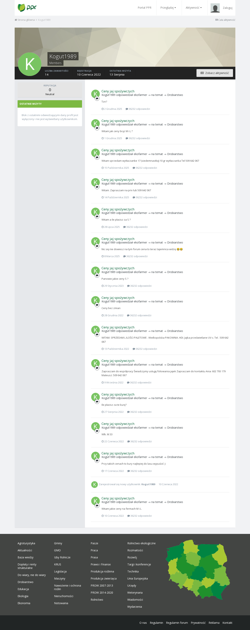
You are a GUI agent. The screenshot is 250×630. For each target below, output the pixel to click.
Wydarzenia (134, 606)
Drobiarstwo (175, 95)
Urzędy (131, 585)
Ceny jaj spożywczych (118, 91)
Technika (133, 571)
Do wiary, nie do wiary (32, 575)
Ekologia (23, 596)
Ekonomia (24, 603)
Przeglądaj (167, 7)
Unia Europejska (137, 578)
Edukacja (23, 589)
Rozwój (132, 557)
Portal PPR (144, 7)
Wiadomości (135, 599)
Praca (94, 550)
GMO (57, 550)
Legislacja (60, 571)
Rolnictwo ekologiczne (141, 543)
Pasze (94, 543)
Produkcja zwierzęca (104, 578)
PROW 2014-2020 (102, 592)
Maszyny (59, 578)
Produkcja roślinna (102, 571)
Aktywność (192, 7)
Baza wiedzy (25, 557)
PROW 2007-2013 (102, 585)
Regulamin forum (177, 623)
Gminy (58, 543)
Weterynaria (135, 592)
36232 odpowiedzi (139, 109)
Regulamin (156, 623)
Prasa (94, 557)
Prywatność (198, 623)
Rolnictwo (97, 599)
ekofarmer (140, 95)
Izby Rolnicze (62, 557)
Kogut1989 (108, 95)
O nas (143, 623)
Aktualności (25, 550)
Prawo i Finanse (101, 564)
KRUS (57, 564)
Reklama (214, 623)
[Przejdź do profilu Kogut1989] (95, 94)
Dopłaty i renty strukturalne (27, 566)
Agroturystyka (26, 543)
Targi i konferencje (139, 564)
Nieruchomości (63, 596)
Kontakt (227, 623)
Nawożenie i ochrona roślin (67, 587)
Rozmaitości (135, 550)
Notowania (61, 603)
